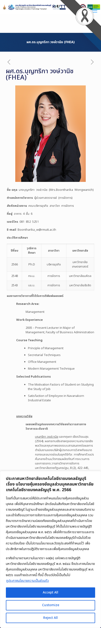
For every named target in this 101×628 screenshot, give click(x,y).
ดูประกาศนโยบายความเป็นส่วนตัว (27, 580)
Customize (50, 605)
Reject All (50, 617)
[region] (50, 549)
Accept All (50, 592)
